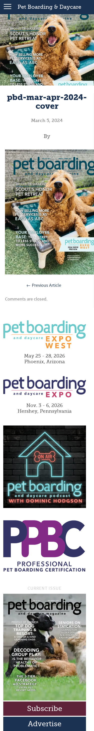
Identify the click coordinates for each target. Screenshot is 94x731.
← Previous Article (43, 285)
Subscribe (44, 708)
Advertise (44, 724)
